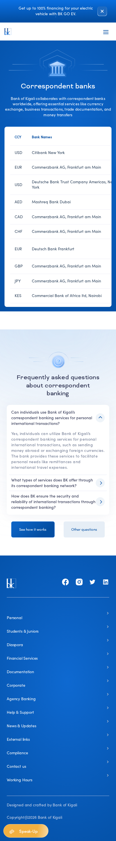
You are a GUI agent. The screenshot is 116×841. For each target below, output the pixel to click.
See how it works (32, 529)
